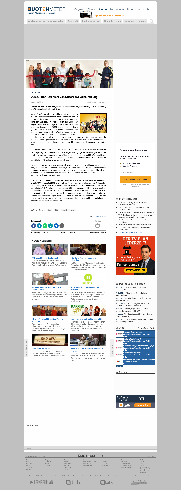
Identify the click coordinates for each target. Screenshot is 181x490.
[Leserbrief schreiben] (97, 226)
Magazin (79, 9)
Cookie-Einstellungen (146, 471)
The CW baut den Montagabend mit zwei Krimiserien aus (133, 208)
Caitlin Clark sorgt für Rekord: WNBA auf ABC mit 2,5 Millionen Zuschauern (135, 304)
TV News (74, 476)
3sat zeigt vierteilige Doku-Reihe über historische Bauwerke (132, 203)
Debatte (104, 462)
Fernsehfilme (107, 476)
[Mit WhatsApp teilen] (45, 226)
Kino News (32, 476)
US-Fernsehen (68, 471)
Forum (140, 9)
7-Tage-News (30, 467)
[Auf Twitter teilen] (39, 226)
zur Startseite (69, 232)
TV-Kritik (104, 463)
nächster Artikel (97, 232)
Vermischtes (67, 463)
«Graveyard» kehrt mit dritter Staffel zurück (134, 225)
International (68, 467)
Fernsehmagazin (48, 476)
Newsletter (29, 463)
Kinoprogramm (125, 476)
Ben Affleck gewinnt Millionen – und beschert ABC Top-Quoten (133, 299)
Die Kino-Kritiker (125, 463)
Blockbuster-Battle (126, 467)
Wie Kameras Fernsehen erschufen (45, 20)
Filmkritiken (57, 476)
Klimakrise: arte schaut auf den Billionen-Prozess (136, 212)
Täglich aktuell (87, 465)
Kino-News (124, 462)
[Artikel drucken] (62, 226)
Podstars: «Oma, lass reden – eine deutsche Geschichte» (135, 221)
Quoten (102, 9)
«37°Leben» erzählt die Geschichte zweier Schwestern (134, 228)
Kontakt (142, 465)
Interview (48, 465)
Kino (130, 9)
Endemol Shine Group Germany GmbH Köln (136, 334)
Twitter (28, 471)
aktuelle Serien (115, 476)
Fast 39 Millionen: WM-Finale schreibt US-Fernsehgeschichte (134, 320)
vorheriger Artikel (40, 232)
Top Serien (149, 476)
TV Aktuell (39, 476)
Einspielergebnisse (126, 465)
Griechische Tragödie (135, 20)
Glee (49, 210)
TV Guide (91, 476)
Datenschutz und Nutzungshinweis (145, 468)
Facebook (29, 469)
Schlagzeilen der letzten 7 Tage (130, 232)
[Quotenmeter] (46, 10)
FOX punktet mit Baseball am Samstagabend (131, 294)
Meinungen (117, 9)
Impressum (143, 472)
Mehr (150, 9)
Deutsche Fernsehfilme (138, 476)
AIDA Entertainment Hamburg (139, 361)
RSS (27, 462)
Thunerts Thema (112, 20)
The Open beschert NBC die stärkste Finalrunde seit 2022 (134, 315)
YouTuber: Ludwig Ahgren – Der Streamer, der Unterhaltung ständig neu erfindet (135, 216)
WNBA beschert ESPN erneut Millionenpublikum (131, 288)
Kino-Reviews (106, 465)
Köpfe (66, 469)
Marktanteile (87, 463)
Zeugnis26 (72, 20)
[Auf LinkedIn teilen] (56, 226)
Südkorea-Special (91, 20)
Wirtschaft (67, 465)
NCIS (56, 210)
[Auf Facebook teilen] (34, 226)
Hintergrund (48, 462)
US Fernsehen (66, 476)
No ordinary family (68, 210)
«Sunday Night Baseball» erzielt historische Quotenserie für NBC (132, 310)
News (91, 9)
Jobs (141, 463)
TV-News (66, 462)
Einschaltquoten (82, 476)
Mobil (28, 465)
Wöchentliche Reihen (89, 462)
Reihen (47, 463)
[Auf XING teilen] (50, 226)
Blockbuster (98, 476)
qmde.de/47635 (101, 217)
